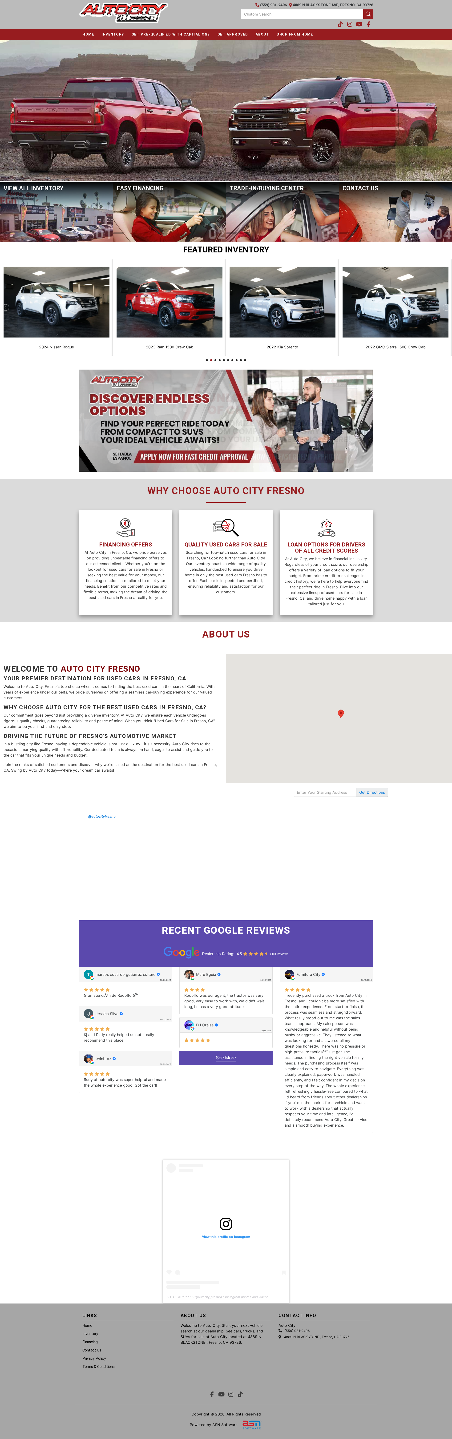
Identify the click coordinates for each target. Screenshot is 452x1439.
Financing (90, 1342)
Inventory (113, 34)
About (262, 34)
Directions (372, 792)
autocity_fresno (209, 1297)
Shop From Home (295, 34)
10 (245, 360)
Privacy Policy (94, 1358)
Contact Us (91, 1350)
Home (88, 34)
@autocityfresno (102, 816)
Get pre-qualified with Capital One (171, 34)
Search (368, 14)
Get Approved (233, 34)
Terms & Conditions (98, 1366)
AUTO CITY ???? (179, 1297)
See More (226, 1057)
